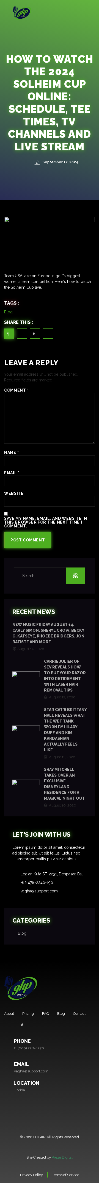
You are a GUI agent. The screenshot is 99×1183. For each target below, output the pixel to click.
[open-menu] (93, 12)
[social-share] (9, 333)
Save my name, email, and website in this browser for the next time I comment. (45, 522)
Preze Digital (62, 1157)
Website (14, 493)
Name (11, 452)
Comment (16, 390)
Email (12, 473)
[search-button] (75, 575)
